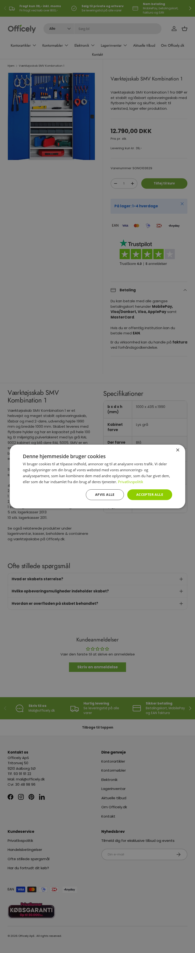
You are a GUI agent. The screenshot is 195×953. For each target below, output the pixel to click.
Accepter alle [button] (149, 494)
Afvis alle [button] (105, 494)
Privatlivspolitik (130, 481)
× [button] (177, 450)
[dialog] (97, 476)
